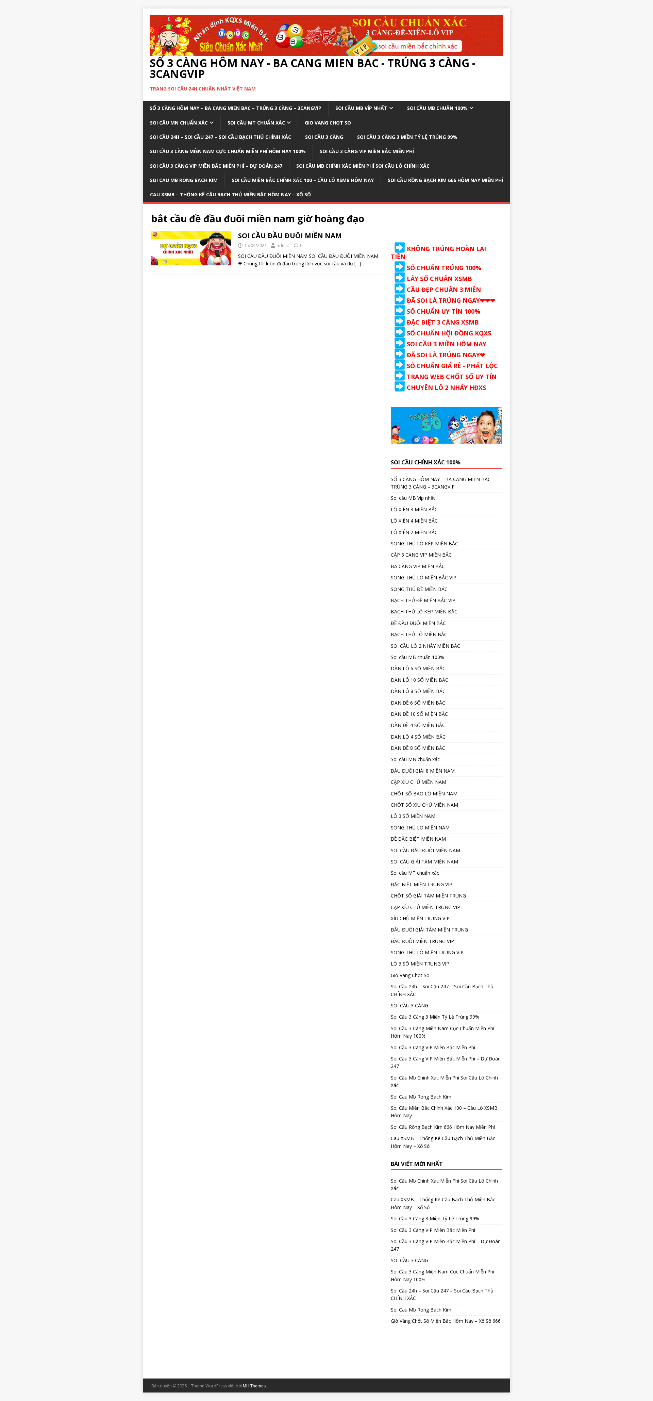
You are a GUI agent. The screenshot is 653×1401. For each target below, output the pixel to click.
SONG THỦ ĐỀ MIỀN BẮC (419, 589)
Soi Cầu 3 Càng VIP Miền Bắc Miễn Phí (367, 151)
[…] (357, 263)
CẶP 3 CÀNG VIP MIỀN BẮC (421, 554)
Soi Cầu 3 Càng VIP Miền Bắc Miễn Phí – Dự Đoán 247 (216, 166)
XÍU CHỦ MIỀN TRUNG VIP (420, 918)
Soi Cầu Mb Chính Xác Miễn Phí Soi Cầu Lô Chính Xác (363, 166)
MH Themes (254, 1386)
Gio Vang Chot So (328, 122)
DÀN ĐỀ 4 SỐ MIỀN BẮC (418, 725)
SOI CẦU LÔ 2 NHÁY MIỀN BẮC (425, 646)
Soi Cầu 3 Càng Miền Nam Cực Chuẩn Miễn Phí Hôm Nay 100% (228, 151)
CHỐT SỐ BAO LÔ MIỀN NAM (424, 793)
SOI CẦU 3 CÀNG (324, 137)
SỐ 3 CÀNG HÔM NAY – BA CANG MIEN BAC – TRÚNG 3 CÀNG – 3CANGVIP (235, 108)
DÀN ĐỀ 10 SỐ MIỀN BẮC (419, 714)
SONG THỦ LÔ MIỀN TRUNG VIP (427, 952)
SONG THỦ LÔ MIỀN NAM (420, 827)
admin (283, 245)
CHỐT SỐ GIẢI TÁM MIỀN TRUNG (428, 895)
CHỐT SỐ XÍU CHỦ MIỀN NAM (424, 805)
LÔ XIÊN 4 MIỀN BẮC (414, 520)
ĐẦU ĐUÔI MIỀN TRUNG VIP (422, 941)
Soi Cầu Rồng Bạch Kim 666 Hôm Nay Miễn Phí (445, 180)
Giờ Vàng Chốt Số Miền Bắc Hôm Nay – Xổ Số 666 (446, 1321)
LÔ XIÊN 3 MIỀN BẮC (414, 509)
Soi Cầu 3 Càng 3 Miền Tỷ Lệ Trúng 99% (407, 137)
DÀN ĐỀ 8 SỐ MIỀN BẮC (418, 748)
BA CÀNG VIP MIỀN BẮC (418, 566)
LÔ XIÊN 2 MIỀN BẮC (414, 532)
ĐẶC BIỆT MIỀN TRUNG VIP (421, 884)
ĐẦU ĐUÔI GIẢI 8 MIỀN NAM (423, 771)
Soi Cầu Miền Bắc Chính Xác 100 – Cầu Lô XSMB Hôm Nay (303, 180)
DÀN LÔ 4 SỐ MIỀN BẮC (418, 737)
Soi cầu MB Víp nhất (361, 108)
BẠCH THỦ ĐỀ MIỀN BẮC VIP (423, 600)
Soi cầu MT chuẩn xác (256, 122)
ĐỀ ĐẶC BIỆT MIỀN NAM (418, 839)
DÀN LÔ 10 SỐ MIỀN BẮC (419, 680)
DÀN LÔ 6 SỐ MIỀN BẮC (418, 668)
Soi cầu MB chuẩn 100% (437, 108)
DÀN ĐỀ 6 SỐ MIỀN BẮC (418, 702)
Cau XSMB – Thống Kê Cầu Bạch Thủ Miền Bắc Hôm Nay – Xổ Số (230, 194)
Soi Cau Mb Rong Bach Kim (184, 180)
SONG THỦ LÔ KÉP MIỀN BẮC (424, 543)
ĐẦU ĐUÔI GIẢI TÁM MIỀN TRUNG (429, 929)
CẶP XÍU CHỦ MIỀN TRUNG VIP (425, 907)
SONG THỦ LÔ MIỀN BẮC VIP (423, 577)
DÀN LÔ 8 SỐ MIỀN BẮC (418, 691)
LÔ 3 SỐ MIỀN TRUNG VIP (420, 963)
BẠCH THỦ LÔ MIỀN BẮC (419, 634)
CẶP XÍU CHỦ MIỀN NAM (418, 782)
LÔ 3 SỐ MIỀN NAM (413, 816)
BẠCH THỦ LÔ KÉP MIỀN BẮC (424, 611)
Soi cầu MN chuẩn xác (179, 122)
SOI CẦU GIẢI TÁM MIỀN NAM (424, 861)
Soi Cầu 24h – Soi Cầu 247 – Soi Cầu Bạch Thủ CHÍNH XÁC (220, 137)
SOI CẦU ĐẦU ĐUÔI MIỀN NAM (290, 235)
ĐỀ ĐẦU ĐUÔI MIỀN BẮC (418, 623)
